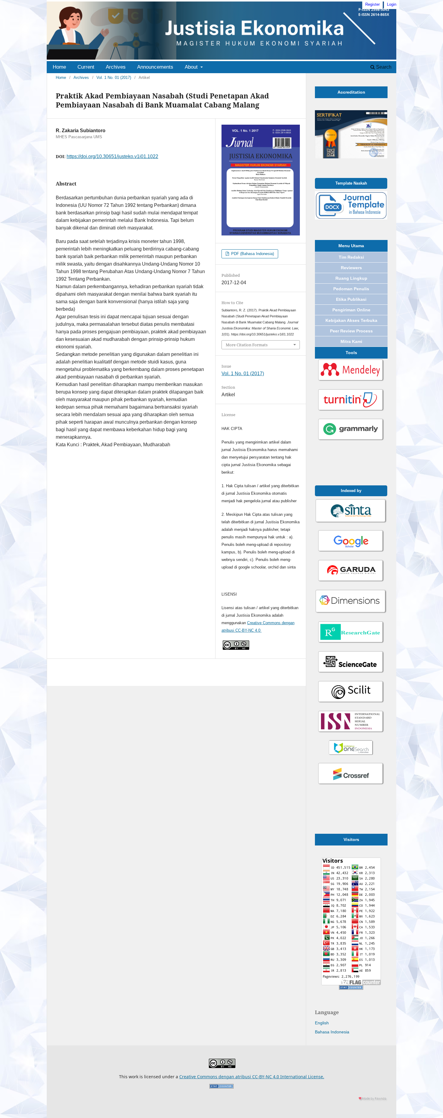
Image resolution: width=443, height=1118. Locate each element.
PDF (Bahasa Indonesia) (252, 253)
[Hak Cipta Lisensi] (236, 648)
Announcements (155, 67)
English (322, 1022)
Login (391, 4)
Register (372, 4)
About (192, 67)
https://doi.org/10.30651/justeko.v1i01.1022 (112, 156)
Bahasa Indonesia (332, 1031)
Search (383, 67)
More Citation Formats (247, 344)
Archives (116, 67)
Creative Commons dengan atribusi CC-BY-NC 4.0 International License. (251, 1076)
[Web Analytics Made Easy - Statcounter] (351, 988)
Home (59, 67)
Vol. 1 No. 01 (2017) (113, 77)
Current (85, 67)
